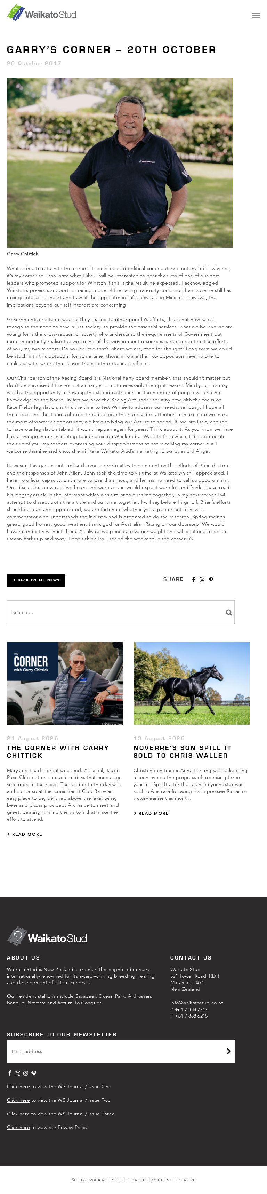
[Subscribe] (229, 1052)
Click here (18, 1086)
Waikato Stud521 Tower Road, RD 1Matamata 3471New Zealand (195, 979)
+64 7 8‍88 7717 (191, 1009)
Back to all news (38, 580)
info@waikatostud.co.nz (196, 1003)
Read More (26, 834)
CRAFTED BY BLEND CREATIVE (162, 1180)
